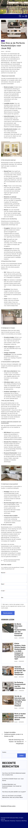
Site (2, 597)
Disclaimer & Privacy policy (8, 806)
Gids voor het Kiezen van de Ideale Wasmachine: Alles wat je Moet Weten (12, 796)
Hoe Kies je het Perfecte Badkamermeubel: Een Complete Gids (14, 774)
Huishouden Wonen (14, 5)
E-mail (3, 590)
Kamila (2, 51)
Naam (3, 584)
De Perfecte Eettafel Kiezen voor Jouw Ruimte (13, 779)
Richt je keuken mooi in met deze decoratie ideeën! (20, 717)
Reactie (3, 572)
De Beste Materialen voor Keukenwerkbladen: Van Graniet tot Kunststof (20, 630)
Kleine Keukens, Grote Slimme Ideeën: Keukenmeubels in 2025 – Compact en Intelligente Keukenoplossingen (20, 651)
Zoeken (4, 752)
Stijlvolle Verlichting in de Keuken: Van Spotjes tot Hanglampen (20, 671)
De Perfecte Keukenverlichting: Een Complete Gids (20, 685)
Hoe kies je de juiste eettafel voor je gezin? (14, 791)
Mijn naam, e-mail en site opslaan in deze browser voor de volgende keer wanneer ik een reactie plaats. (13, 606)
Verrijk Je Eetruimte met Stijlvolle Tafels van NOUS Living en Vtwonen (20, 701)
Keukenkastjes (13, 561)
